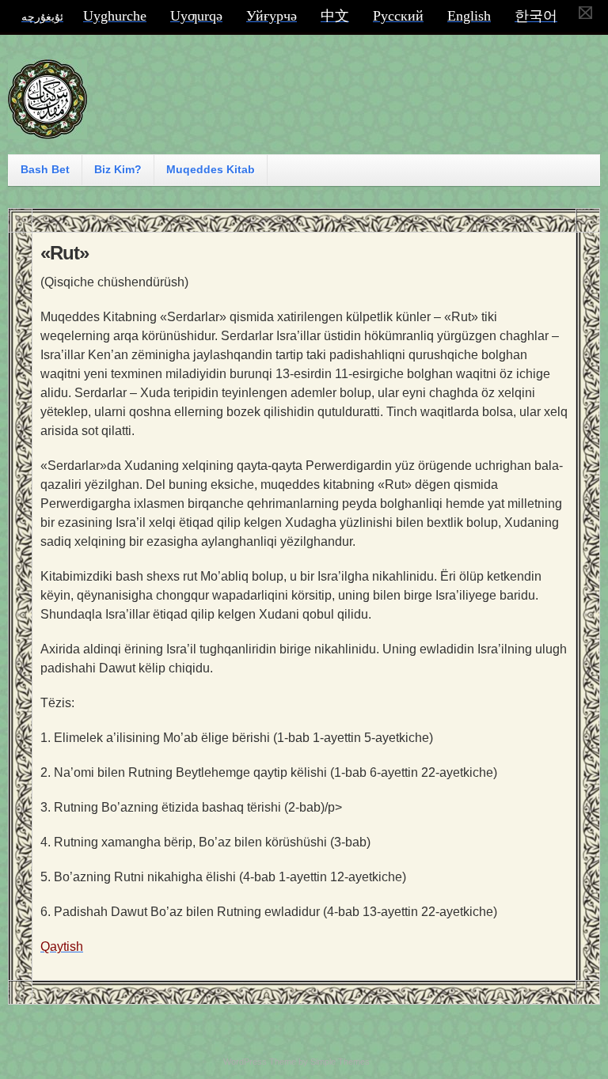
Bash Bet (45, 169)
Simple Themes (340, 1061)
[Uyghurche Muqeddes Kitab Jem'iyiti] (47, 131)
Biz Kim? (118, 169)
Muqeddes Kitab (210, 169)
